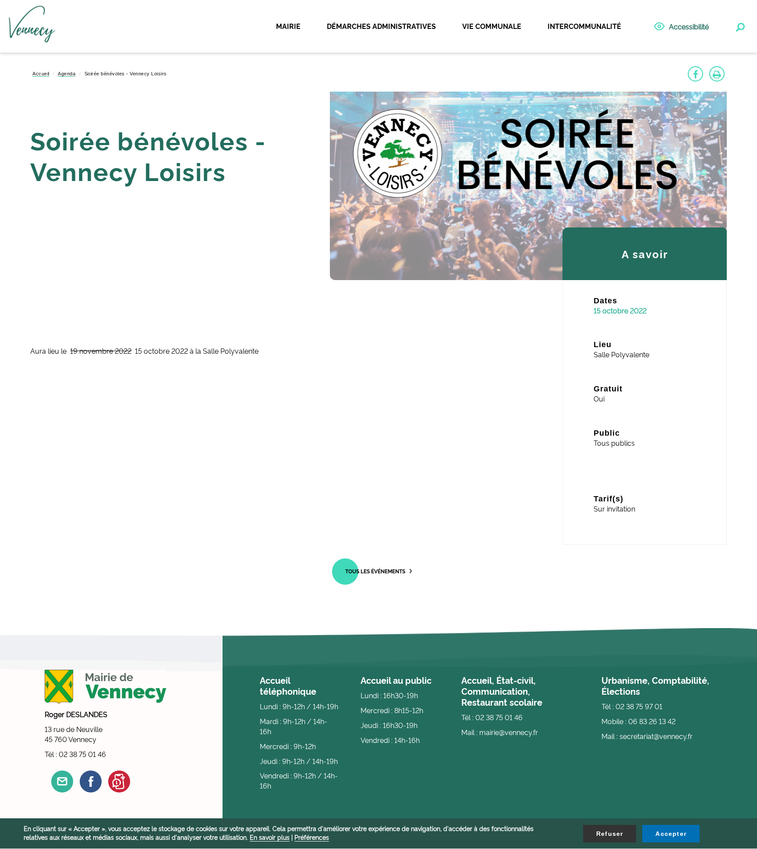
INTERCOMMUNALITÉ (584, 26)
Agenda (66, 73)
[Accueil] (32, 26)
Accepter (670, 833)
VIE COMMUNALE (491, 26)
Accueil (41, 73)
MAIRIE (288, 26)
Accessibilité (689, 26)
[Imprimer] (717, 74)
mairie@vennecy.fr (508, 732)
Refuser (609, 833)
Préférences (311, 837)
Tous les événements (375, 571)
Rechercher (739, 25)
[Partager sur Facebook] (695, 74)
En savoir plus (270, 837)
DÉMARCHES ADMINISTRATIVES (381, 26)
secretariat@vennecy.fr (656, 736)
